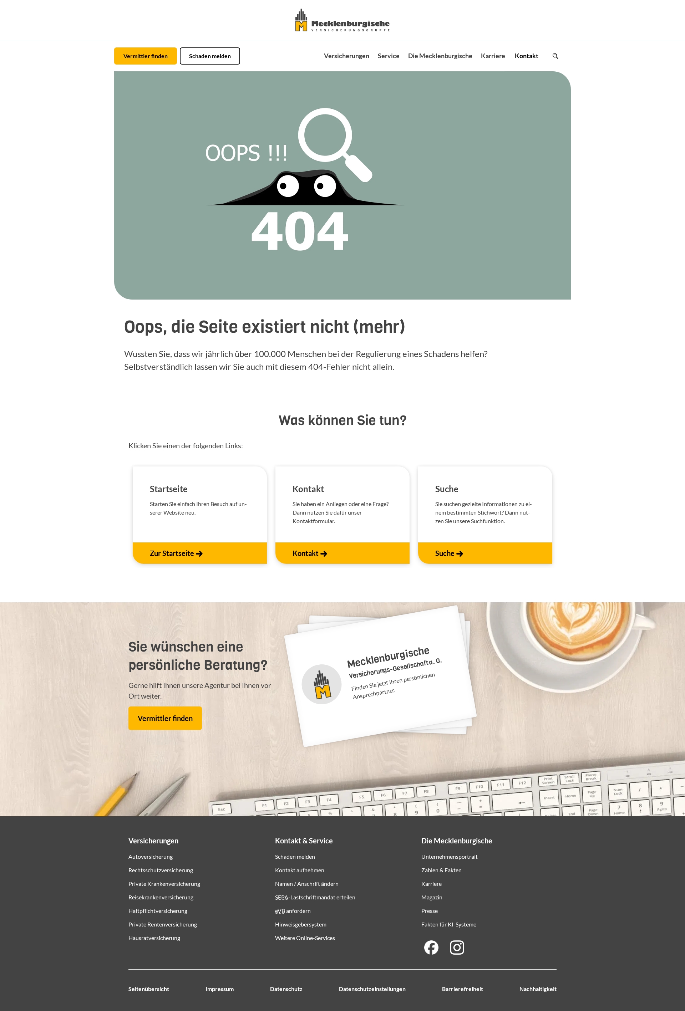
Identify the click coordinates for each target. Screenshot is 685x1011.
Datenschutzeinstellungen (372, 988)
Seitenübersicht (148, 988)
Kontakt (526, 56)
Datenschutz (286, 988)
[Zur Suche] (555, 56)
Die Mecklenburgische (440, 56)
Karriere (493, 56)
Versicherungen (346, 56)
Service (389, 56)
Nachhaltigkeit (538, 988)
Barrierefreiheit (462, 988)
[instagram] (457, 948)
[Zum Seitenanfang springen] (661, 983)
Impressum (220, 988)
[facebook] (431, 948)
